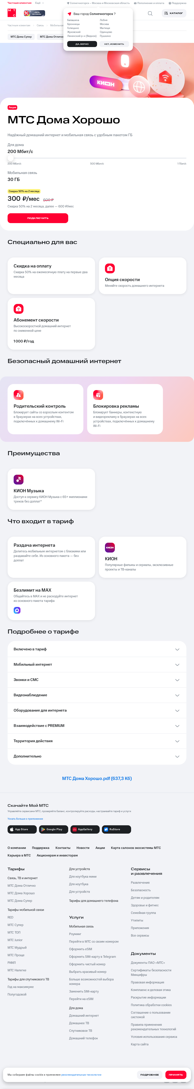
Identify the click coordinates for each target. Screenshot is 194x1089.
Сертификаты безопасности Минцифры (151, 972)
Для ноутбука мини (82, 876)
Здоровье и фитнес (145, 905)
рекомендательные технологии (81, 1075)
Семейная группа (143, 913)
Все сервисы (140, 935)
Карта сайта (140, 1044)
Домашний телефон (83, 1038)
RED (10, 917)
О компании (17, 848)
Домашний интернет (84, 1015)
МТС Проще (16, 955)
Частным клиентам (19, 3)
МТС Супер (15, 925)
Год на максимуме (21, 987)
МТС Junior (15, 940)
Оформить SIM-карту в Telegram (92, 957)
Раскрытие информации (148, 997)
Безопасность (141, 890)
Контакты (63, 848)
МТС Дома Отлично (52, 37)
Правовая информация (147, 982)
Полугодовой (17, 994)
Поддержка (40, 848)
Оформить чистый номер (87, 964)
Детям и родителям (145, 898)
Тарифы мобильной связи (26, 910)
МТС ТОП (14, 932)
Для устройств (79, 869)
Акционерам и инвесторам (57, 855)
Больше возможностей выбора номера (91, 981)
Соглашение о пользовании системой (150, 1014)
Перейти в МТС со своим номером (94, 941)
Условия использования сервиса (154, 1037)
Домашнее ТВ (79, 1023)
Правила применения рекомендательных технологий (153, 1027)
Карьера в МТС (19, 855)
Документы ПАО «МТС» (148, 963)
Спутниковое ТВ (80, 1031)
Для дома (76, 1008)
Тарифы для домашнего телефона (93, 901)
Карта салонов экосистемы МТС (136, 848)
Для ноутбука (78, 884)
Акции (100, 848)
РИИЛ (12, 963)
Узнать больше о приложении (25, 819)
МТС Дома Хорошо (21, 893)
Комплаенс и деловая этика (151, 990)
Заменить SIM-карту (84, 991)
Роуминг (75, 934)
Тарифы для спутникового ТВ (28, 979)
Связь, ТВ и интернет (23, 878)
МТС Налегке (17, 970)
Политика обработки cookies (151, 1005)
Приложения (140, 928)
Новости (83, 848)
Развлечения (140, 882)
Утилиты (137, 920)
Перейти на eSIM (81, 999)
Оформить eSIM (80, 949)
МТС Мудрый (17, 947)
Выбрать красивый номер (87, 972)
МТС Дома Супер (21, 37)
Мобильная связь (81, 926)
